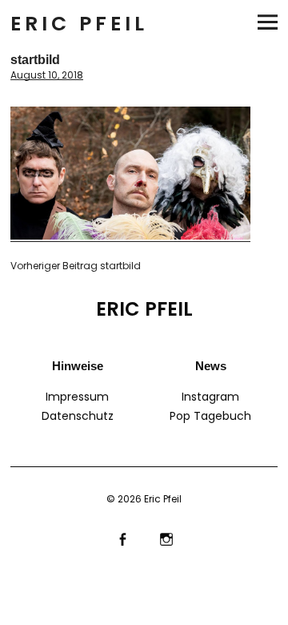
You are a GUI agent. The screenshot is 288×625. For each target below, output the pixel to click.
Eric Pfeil (79, 24)
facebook (122, 537)
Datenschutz (78, 416)
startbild (75, 266)
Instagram (210, 397)
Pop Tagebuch (210, 416)
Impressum (77, 397)
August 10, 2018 (46, 75)
